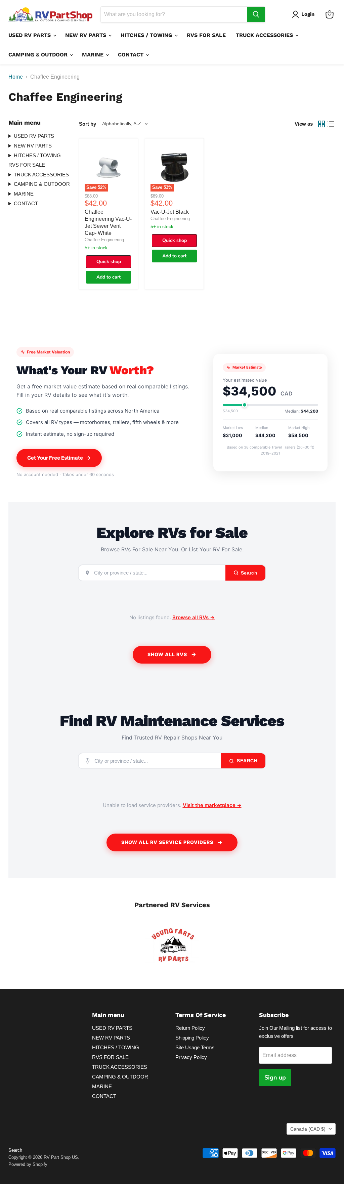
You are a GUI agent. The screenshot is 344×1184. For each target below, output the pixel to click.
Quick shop (108, 261)
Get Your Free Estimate (55, 458)
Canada (308, 1129)
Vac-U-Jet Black (169, 212)
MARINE (93, 54)
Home (15, 77)
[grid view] (321, 124)
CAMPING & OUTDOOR (38, 54)
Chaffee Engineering (104, 239)
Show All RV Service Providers (167, 842)
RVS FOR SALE (206, 35)
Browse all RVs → (193, 617)
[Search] (256, 14)
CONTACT (131, 54)
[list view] (331, 124)
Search (246, 760)
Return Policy (190, 1028)
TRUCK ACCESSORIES (265, 35)
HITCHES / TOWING (147, 35)
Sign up (275, 1077)
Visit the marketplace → (212, 805)
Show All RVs (167, 654)
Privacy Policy (191, 1057)
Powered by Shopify (27, 1164)
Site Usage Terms (195, 1047)
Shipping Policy (192, 1038)
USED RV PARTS (30, 35)
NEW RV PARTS (86, 35)
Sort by (87, 124)
